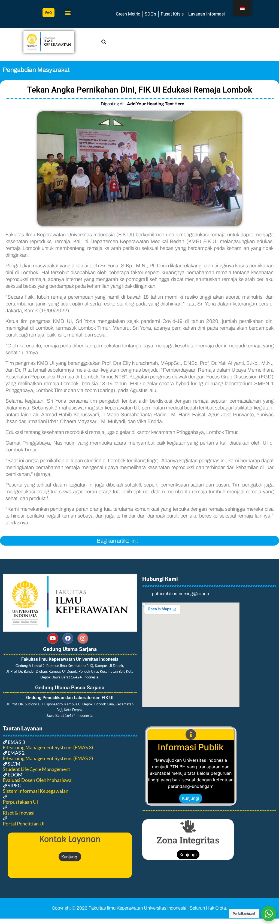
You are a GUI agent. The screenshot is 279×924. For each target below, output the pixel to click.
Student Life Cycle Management (36, 769)
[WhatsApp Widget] (268, 913)
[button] (67, 12)
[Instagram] (82, 638)
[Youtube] (52, 638)
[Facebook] (67, 638)
